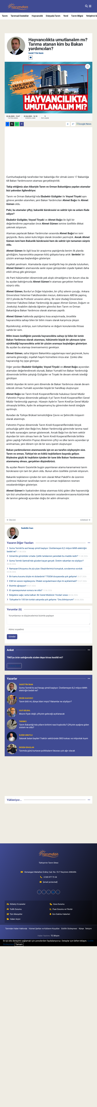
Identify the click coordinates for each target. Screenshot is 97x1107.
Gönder (12, 636)
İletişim (88, 928)
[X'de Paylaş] (12, 124)
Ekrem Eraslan (26, 747)
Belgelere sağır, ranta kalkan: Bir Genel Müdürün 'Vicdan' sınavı (39, 595)
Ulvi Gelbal (24, 710)
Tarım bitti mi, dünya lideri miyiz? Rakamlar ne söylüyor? (45, 701)
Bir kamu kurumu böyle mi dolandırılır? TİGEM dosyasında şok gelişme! (43, 576)
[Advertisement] (48, 776)
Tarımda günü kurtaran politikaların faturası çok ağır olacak (47, 750)
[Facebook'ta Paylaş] (7, 124)
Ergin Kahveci (26, 698)
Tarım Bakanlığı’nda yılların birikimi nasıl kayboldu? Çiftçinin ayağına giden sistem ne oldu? (54, 726)
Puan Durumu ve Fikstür (62, 909)
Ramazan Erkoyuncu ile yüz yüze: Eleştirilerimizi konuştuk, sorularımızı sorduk (45, 568)
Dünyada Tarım (53, 15)
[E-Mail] (30, 57)
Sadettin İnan (35, 53)
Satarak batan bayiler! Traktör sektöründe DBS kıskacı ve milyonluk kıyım (53, 738)
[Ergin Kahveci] (12, 699)
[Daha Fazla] (22, 124)
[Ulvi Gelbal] (12, 712)
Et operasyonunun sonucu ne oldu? (26, 590)
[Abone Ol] (83, 124)
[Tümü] (89, 650)
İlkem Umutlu (26, 735)
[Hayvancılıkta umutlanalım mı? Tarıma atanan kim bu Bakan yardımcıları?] (48, 87)
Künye (81, 928)
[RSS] (58, 892)
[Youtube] (53, 892)
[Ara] (86, 6)
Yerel (65, 15)
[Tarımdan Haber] (18, 6)
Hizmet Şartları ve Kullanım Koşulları (44, 928)
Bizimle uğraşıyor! (18, 585)
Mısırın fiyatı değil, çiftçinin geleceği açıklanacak (42, 714)
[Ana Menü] (90, 6)
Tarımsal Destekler (20, 15)
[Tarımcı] (12, 724)
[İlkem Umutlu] (12, 736)
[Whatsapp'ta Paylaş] (17, 124)
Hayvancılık (37, 15)
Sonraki (84, 520)
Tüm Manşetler (16, 914)
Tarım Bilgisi (77, 15)
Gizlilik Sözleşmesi (69, 928)
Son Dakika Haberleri (61, 914)
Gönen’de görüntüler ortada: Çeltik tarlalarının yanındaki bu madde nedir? (44, 556)
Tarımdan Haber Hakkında (16, 928)
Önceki (12, 520)
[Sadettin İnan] (16, 45)
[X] (44, 892)
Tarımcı (23, 721)
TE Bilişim (55, 936)
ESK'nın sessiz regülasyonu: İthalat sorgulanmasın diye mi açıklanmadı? (43, 581)
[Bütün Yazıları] (89, 542)
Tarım (5, 15)
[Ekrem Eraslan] (12, 749)
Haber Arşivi (15, 919)
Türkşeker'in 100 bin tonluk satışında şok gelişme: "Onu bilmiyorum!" (42, 599)
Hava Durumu (58, 904)
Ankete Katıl (14, 665)
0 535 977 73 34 (50, 877)
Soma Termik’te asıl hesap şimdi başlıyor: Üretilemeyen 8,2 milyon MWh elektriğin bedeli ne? (53, 689)
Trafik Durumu (16, 909)
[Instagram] (48, 892)
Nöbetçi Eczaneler (17, 904)
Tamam (19, 944)
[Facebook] (39, 892)
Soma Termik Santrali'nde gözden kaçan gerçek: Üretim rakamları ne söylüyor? (46, 560)
